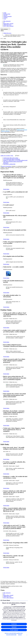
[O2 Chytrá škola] (14, 10)
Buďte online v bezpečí (8, 23)
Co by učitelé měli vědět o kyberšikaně (11, 159)
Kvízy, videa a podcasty (8, 26)
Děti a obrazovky (7, 21)
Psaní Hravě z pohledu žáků (9, 164)
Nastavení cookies (4, 587)
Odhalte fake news (7, 24)
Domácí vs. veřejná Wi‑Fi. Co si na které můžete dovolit (15, 160)
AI (3, 22)
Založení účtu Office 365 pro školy (10, 157)
